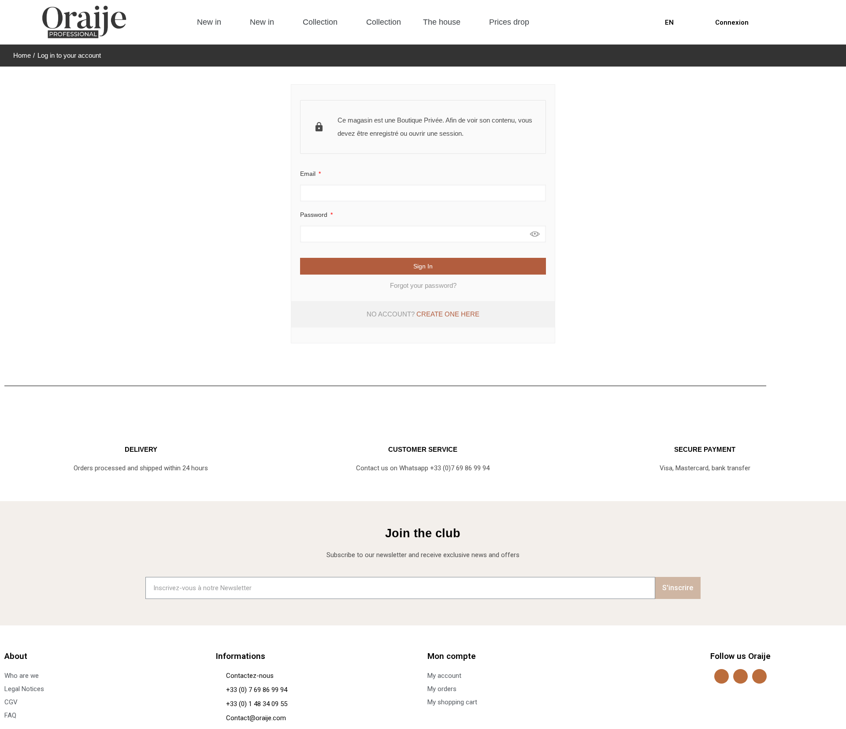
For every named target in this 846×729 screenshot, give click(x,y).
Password (314, 214)
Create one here (447, 314)
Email (308, 173)
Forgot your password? (423, 285)
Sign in (423, 266)
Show (535, 234)
